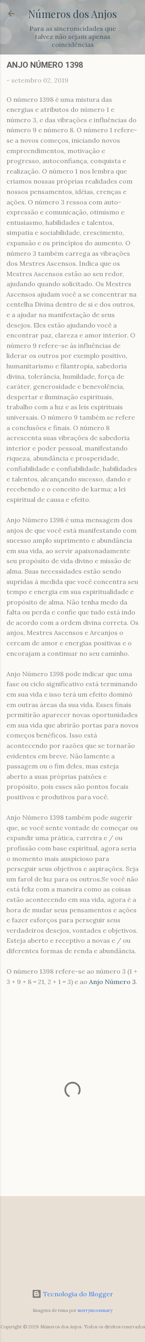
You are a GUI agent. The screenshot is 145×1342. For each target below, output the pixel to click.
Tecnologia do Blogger (77, 1294)
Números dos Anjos (72, 13)
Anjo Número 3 (112, 982)
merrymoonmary (95, 1310)
